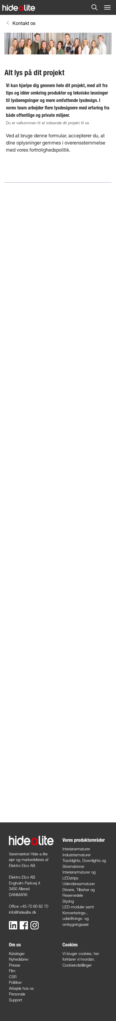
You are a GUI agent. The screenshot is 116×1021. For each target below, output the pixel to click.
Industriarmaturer (76, 854)
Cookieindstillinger (77, 965)
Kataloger (17, 953)
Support (15, 1000)
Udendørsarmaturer (78, 883)
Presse (14, 965)
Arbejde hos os (21, 988)
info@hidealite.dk (22, 912)
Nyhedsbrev (19, 959)
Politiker (15, 982)
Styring (68, 901)
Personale (17, 994)
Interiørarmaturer (76, 848)
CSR (13, 976)
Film (12, 970)
